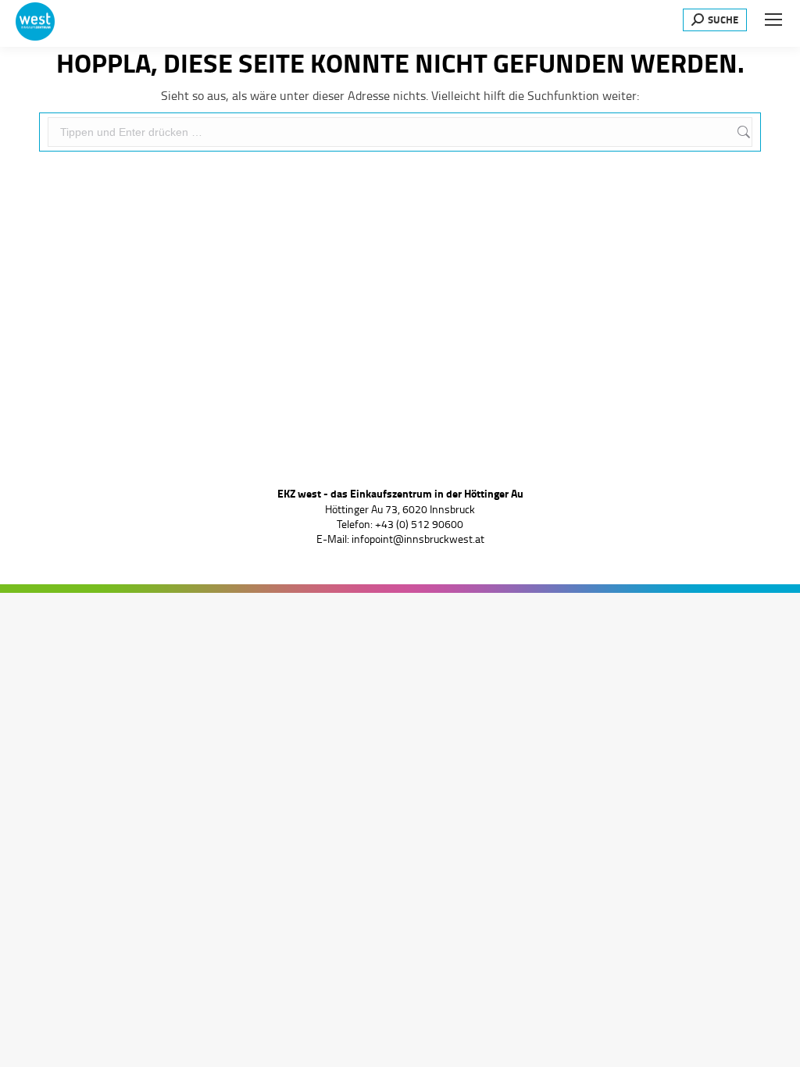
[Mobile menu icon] (773, 19)
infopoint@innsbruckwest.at (418, 538)
